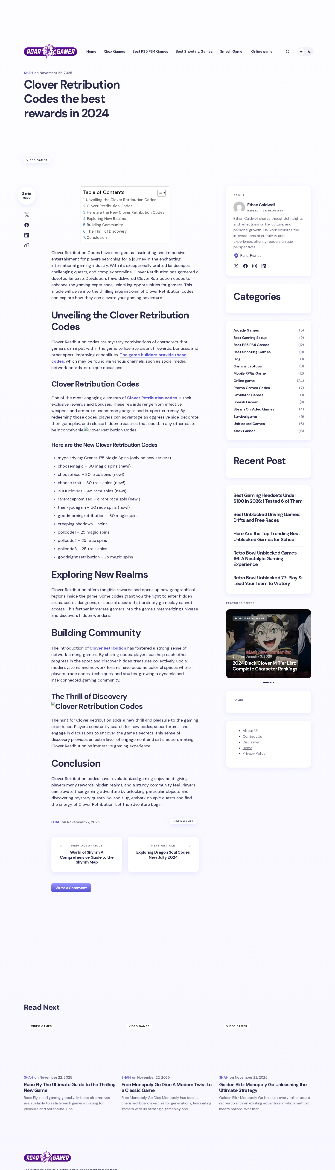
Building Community (105, 224)
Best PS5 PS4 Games (251, 345)
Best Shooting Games (252, 352)
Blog (236, 359)
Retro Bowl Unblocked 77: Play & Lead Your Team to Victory (267, 580)
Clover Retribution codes (152, 398)
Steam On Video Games (253, 409)
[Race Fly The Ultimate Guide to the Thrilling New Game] (70, 1045)
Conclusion (97, 237)
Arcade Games (246, 330)
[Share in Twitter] (27, 215)
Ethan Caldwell (261, 205)
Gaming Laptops (247, 366)
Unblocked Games (249, 424)
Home (247, 747)
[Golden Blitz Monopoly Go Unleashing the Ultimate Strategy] (265, 1045)
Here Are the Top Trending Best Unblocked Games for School (266, 536)
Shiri (236, 656)
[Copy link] (27, 245)
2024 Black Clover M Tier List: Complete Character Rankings (265, 666)
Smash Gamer (245, 402)
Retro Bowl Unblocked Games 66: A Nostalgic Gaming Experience (265, 559)
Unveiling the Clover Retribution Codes (121, 199)
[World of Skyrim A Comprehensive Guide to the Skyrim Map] (86, 854)
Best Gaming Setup (250, 337)
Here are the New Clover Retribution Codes (125, 212)
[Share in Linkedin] (27, 235)
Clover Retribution (107, 648)
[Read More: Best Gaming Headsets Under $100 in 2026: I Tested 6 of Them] (268, 643)
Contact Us (252, 736)
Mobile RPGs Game (249, 373)
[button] (288, 51)
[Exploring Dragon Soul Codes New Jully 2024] (163, 854)
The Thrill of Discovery (107, 231)
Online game (244, 380)
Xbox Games (244, 431)
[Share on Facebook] (27, 225)
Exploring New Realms (106, 218)
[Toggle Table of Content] (159, 193)
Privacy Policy (254, 753)
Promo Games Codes (251, 388)
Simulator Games (248, 395)
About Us (251, 730)
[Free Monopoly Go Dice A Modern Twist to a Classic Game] (168, 1045)
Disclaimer (251, 742)
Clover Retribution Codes (109, 206)
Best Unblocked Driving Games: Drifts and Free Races (266, 517)
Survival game (245, 416)
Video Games (36, 160)
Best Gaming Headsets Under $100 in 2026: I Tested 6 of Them (268, 498)
